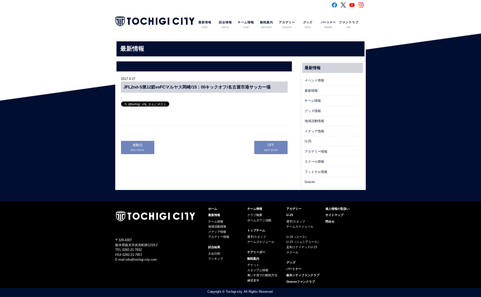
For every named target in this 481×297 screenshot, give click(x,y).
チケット (253, 265)
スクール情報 (314, 161)
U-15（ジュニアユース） (303, 242)
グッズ (307, 25)
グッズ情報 (313, 111)
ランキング (215, 258)
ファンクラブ (348, 25)
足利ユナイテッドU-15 (301, 247)
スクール (292, 252)
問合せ (329, 221)
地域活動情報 (314, 121)
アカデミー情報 (316, 151)
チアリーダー (256, 252)
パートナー (328, 25)
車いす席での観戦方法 (262, 275)
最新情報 (204, 25)
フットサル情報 (316, 172)
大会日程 (214, 253)
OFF (271, 147)
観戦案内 (266, 25)
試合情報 (225, 25)
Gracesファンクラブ (300, 281)
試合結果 (214, 247)
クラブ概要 (254, 215)
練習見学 (253, 280)
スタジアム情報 (257, 270)
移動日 (137, 147)
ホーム (212, 209)
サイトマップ (334, 215)
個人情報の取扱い (337, 209)
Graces (310, 182)
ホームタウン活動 (259, 220)
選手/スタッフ (256, 237)
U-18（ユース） (297, 237)
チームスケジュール (260, 242)
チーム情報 (246, 25)
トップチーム (256, 230)
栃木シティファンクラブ (302, 275)
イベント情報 (314, 80)
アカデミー (287, 25)
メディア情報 (314, 131)
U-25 (308, 141)
